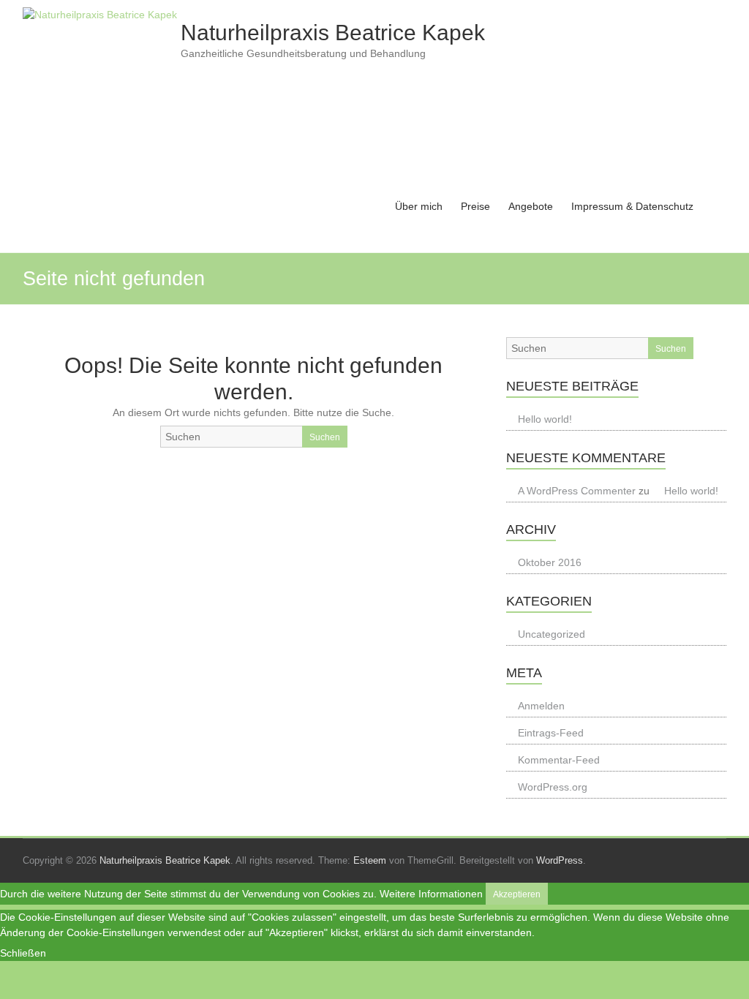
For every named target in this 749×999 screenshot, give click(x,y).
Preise (475, 206)
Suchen (324, 437)
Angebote (530, 206)
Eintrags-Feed (551, 733)
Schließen (23, 953)
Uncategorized (551, 634)
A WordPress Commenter (577, 491)
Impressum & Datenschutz (632, 206)
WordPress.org (552, 787)
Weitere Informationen (431, 894)
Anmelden (541, 706)
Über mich (419, 206)
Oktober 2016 (549, 562)
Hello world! (545, 419)
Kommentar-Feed (559, 760)
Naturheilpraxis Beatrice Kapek (333, 32)
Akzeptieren (517, 894)
